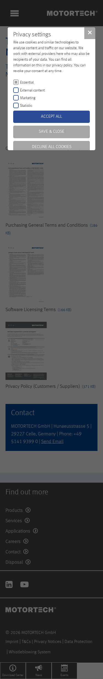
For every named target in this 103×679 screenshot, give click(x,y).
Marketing (27, 98)
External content (32, 90)
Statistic (26, 106)
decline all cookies (51, 147)
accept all (51, 116)
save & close (51, 131)
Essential (27, 82)
